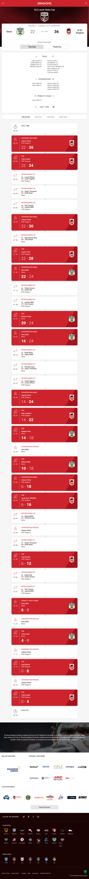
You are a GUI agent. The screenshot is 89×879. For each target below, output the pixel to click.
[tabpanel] (44, 421)
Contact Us (35, 873)
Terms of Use (5, 873)
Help (29, 873)
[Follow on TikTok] (24, 817)
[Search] (86, 3)
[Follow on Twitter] (33, 817)
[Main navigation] (3, 3)
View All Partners (44, 807)
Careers (24, 873)
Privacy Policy (15, 873)
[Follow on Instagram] (38, 817)
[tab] (25, 117)
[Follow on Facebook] (28, 817)
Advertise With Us (45, 873)
